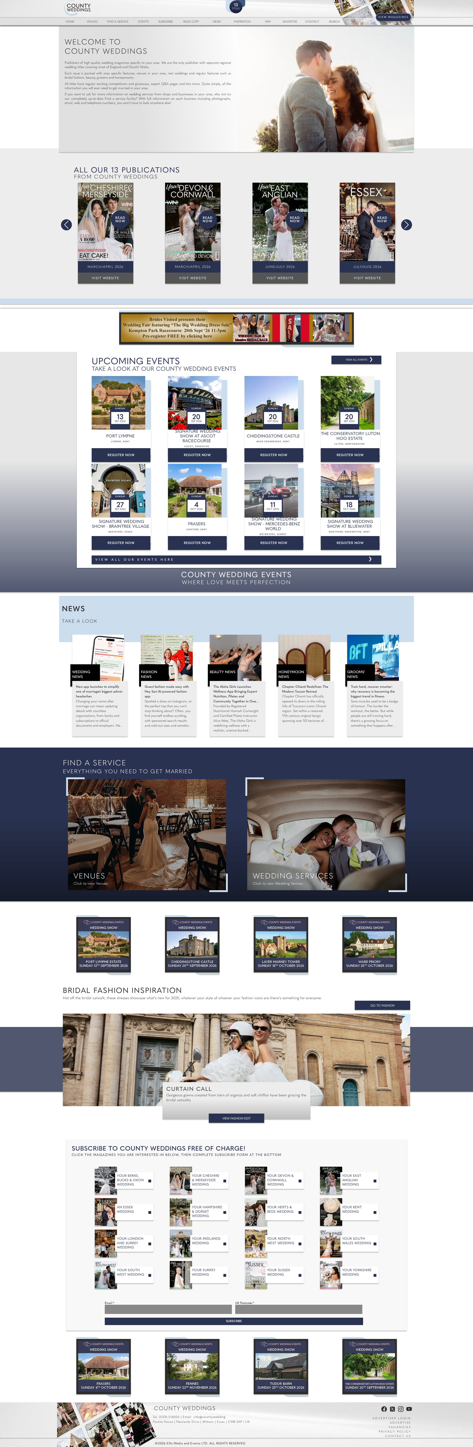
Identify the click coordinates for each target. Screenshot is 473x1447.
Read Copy (191, 22)
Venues (92, 22)
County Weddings (185, 1409)
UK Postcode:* (244, 1303)
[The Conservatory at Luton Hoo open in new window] (369, 1366)
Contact (312, 22)
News (217, 22)
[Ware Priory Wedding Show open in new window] (369, 945)
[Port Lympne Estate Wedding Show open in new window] (103, 945)
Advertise (290, 22)
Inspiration (242, 22)
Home (70, 22)
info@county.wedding (209, 1417)
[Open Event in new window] (122, 403)
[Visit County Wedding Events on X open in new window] (392, 1411)
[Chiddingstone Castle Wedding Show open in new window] (192, 945)
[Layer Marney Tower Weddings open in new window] (281, 945)
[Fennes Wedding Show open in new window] (192, 1366)
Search (334, 22)
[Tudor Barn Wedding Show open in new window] (281, 1366)
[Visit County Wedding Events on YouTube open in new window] (408, 1411)
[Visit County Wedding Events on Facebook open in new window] (383, 1411)
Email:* (109, 1303)
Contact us (398, 1436)
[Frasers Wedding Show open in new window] (103, 1366)
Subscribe (165, 22)
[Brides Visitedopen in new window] (236, 328)
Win (268, 22)
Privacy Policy (395, 1432)
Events (143, 22)
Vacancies (399, 1427)
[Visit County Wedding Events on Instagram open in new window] (400, 1411)
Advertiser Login (392, 1418)
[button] (66, 224)
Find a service (118, 22)
